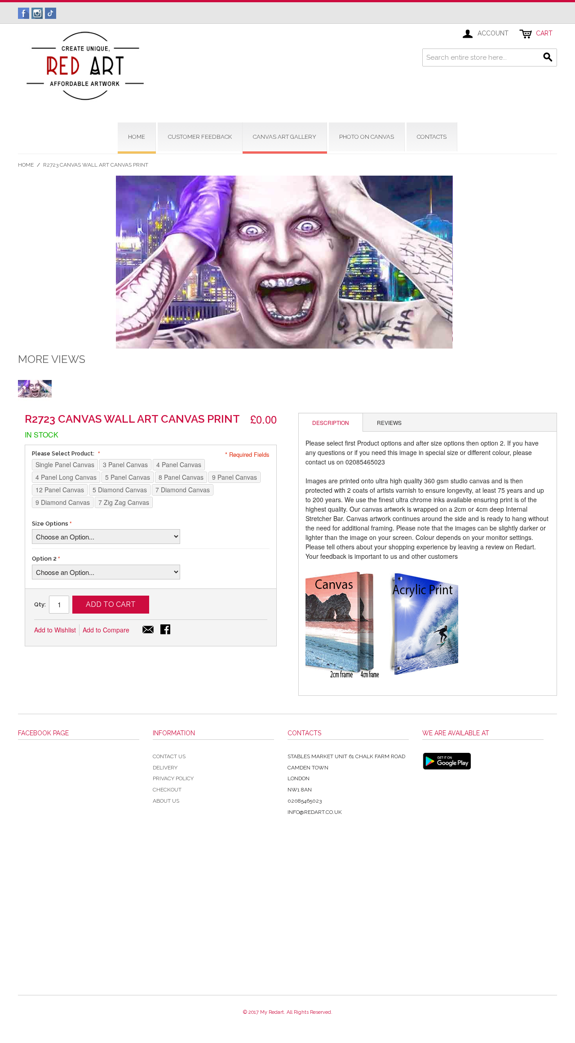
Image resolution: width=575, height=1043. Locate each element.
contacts (432, 136)
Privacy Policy (173, 778)
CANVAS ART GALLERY (284, 136)
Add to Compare (106, 629)
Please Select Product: (64, 454)
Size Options (50, 523)
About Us (166, 801)
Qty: (40, 604)
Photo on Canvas (366, 136)
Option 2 (44, 558)
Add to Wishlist (55, 629)
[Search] (548, 57)
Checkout (167, 790)
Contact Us (169, 756)
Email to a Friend (148, 630)
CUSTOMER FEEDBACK (200, 136)
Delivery (165, 768)
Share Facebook (166, 630)
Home (26, 165)
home (136, 136)
